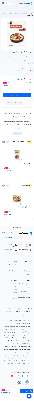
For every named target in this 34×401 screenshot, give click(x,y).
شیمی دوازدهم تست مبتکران (24, 294)
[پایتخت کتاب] (26, 3)
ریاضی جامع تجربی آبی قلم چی (24, 291)
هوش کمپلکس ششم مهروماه (23, 288)
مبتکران (15, 289)
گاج (16, 295)
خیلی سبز (15, 283)
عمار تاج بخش (21, 70)
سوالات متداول (27, 268)
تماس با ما (28, 274)
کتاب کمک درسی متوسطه (15, 13)
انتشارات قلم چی (25, 56)
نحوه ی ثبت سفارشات (12, 268)
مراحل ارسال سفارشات (12, 271)
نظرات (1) (9, 103)
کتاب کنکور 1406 (26, 315)
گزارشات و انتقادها (26, 271)
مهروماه (15, 292)
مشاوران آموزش (13, 302)
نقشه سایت (14, 274)
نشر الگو (15, 298)
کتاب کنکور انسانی (26, 312)
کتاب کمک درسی (24, 13)
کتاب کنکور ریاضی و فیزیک (15, 309)
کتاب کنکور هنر (7, 312)
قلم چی (15, 286)
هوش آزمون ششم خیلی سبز (24, 297)
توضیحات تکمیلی (17, 103)
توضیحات (25, 103)
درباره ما (28, 265)
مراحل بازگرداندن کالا (12, 265)
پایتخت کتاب (30, 13)
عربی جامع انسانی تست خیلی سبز (23, 207)
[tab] (25, 102)
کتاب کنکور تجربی (16, 312)
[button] (7, 142)
